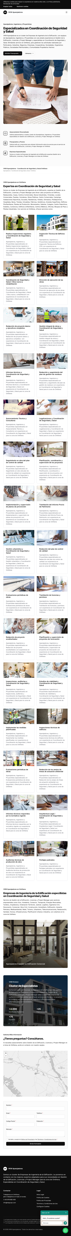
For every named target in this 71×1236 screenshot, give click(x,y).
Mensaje (9, 1129)
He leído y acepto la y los (32, 1139)
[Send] (65, 1223)
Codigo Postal (11, 1121)
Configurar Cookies (43, 1206)
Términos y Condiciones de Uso (46, 1139)
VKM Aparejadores (15, 12)
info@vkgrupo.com (9, 1203)
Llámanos (28, 53)
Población (40, 1121)
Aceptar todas (7, 6)
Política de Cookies (43, 1197)
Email (8, 1113)
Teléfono (40, 1113)
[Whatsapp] (65, 1230)
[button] (35, 1073)
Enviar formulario (35, 1143)
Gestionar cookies (22, 6)
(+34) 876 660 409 (9, 1199)
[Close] (66, 1212)
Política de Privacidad (27, 1139)
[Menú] (66, 12)
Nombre (9, 1105)
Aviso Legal (40, 1194)
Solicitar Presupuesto (12, 53)
